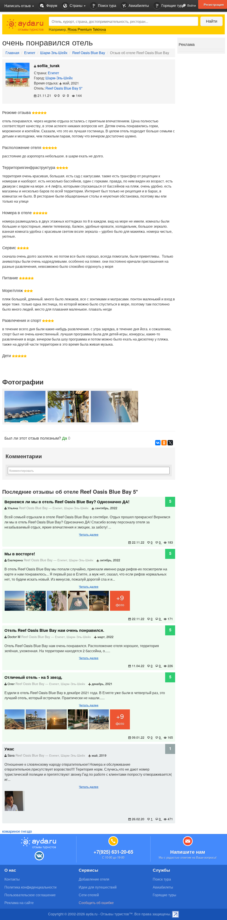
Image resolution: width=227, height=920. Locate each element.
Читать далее (88, 534)
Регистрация (214, 4)
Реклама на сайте (19, 902)
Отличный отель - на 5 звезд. (33, 677)
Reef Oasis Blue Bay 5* (63, 88)
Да (64, 438)
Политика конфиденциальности (30, 887)
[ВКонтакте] (157, 442)
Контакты (12, 879)
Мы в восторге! (19, 554)
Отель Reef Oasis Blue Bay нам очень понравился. (54, 630)
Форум (51, 5)
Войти (191, 5)
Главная (12, 52)
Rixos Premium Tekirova (87, 29)
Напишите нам (187, 851)
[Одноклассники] (164, 442)
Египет (29, 52)
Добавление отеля (94, 879)
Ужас (9, 749)
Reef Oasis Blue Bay (88, 52)
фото (120, 600)
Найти (211, 21)
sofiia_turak (48, 65)
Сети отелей (89, 894)
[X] (170, 442)
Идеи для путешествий (98, 887)
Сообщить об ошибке (96, 902)
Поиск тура (106, 5)
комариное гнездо (17, 831)
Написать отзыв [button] (18, 5)
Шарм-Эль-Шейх (53, 52)
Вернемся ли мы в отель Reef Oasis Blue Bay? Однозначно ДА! (66, 502)
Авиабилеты (138, 5)
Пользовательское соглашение (30, 894)
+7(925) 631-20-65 (113, 851)
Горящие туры (172, 5)
